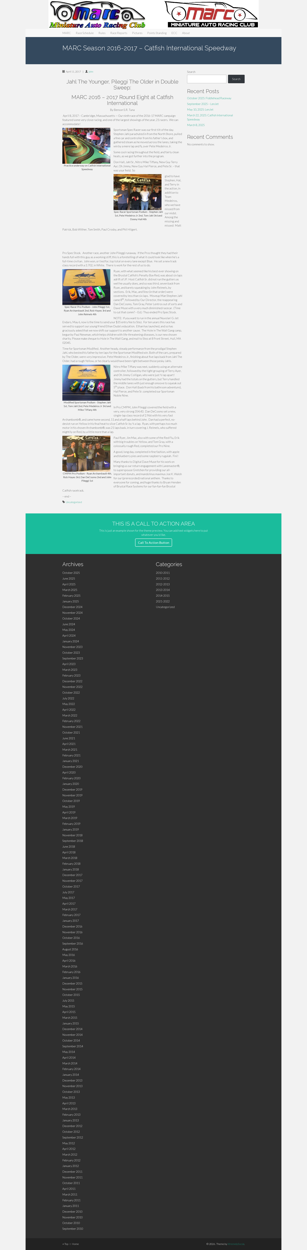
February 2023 (71, 675)
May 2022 (68, 704)
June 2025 (68, 578)
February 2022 (71, 721)
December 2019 (72, 789)
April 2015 (68, 1012)
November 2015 (72, 989)
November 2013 (72, 1086)
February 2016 (71, 972)
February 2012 (71, 1160)
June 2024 (68, 624)
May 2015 (68, 1006)
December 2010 (72, 1211)
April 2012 (68, 1148)
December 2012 (72, 1126)
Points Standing (157, 33)
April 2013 (68, 1103)
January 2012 (70, 1166)
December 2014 (72, 1029)
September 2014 (72, 1046)
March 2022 (69, 715)
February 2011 (71, 1200)
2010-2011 (163, 572)
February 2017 (71, 915)
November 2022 (72, 686)
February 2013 (71, 1114)
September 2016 (72, 943)
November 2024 (72, 612)
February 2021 (71, 755)
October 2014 (71, 1040)
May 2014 (68, 1052)
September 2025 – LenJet (203, 104)
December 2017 (72, 875)
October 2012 (71, 1131)
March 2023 (69, 669)
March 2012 (69, 1154)
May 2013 (68, 1097)
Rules (102, 33)
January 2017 (70, 920)
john (91, 71)
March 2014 (69, 1063)
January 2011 (70, 1206)
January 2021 (70, 761)
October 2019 (71, 801)
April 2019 (68, 812)
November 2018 (72, 835)
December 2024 (72, 607)
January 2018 (70, 869)
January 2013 (70, 1120)
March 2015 (69, 1017)
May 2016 (68, 955)
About (186, 33)
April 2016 (68, 960)
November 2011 (72, 1177)
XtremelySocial (236, 1243)
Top (66, 1243)
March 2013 (69, 1109)
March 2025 (69, 590)
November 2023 (72, 647)
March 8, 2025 (196, 125)
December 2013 (72, 1080)
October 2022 (71, 692)
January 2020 (70, 783)
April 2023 (68, 664)
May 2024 (68, 629)
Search (191, 71)
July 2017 (68, 892)
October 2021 (71, 732)
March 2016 (69, 966)
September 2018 (72, 840)
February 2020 (71, 778)
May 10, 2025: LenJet (200, 109)
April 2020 (68, 772)
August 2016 (70, 949)
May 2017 (68, 898)
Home (75, 1243)
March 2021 (69, 749)
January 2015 (70, 1023)
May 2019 (68, 806)
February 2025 (71, 595)
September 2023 (72, 658)
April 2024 (68, 635)
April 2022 (68, 709)
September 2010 (72, 1228)
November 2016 (72, 932)
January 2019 (70, 829)
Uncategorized (74, 502)
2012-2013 (163, 584)
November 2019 (72, 795)
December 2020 (72, 766)
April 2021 (68, 744)
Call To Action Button (153, 542)
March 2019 (69, 818)
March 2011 (69, 1194)
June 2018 (68, 846)
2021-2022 (163, 601)
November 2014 (72, 1034)
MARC (66, 33)
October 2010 (71, 1223)
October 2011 (71, 1183)
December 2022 (72, 681)
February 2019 (71, 823)
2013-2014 (163, 590)
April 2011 (68, 1188)
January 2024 (70, 641)
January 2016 (70, 977)
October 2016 (71, 937)
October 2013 (71, 1091)
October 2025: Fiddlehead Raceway (209, 98)
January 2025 (70, 601)
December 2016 (72, 926)
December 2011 (72, 1171)
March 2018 (69, 858)
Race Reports (118, 33)
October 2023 (71, 652)
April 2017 (68, 903)
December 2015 (72, 983)
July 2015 (68, 1000)
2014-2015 (163, 595)
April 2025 (68, 584)
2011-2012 (163, 578)
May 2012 (68, 1143)
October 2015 (71, 994)
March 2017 (69, 909)
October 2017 (71, 886)
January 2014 (70, 1074)
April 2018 (68, 852)
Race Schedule (85, 33)
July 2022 (68, 698)
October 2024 (71, 618)
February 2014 (71, 1069)
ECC (174, 33)
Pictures (137, 33)
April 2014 (68, 1057)
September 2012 (72, 1137)
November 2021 (72, 726)
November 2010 (72, 1217)
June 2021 (68, 738)
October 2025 (71, 572)
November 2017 (72, 880)
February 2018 (71, 863)
